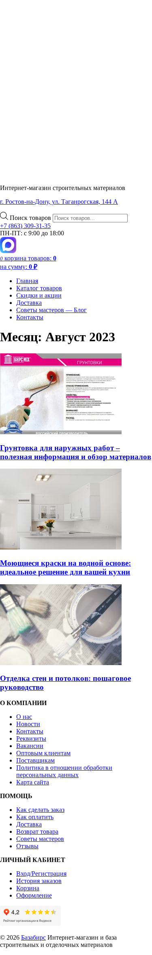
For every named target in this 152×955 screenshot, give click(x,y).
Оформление (34, 895)
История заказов (39, 880)
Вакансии (29, 745)
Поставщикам (35, 760)
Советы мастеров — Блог (51, 309)
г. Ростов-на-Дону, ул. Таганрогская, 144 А (59, 201)
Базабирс (33, 937)
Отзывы (27, 846)
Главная (27, 280)
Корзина (27, 888)
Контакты (29, 317)
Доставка (29, 302)
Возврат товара (37, 831)
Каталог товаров (39, 288)
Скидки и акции (39, 295)
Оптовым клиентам (43, 753)
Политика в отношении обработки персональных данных (64, 771)
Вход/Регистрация (41, 873)
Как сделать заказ (40, 809)
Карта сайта (32, 782)
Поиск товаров (31, 217)
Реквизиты (31, 738)
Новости (28, 723)
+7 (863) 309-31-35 (25, 225)
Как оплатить (35, 816)
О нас (24, 716)
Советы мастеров (40, 838)
